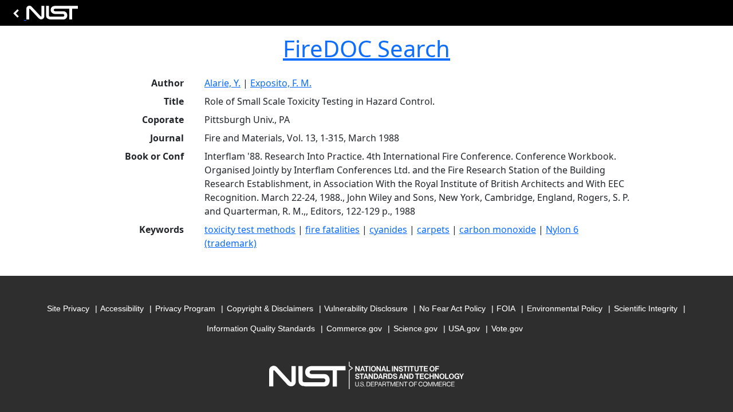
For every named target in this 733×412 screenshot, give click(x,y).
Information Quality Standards (261, 328)
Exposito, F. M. (281, 83)
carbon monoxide (497, 229)
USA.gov (464, 328)
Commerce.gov (354, 328)
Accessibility (122, 308)
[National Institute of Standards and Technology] (43, 16)
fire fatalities (332, 229)
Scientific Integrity (645, 308)
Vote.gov (507, 328)
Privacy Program (185, 308)
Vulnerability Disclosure (366, 308)
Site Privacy (68, 308)
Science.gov (415, 328)
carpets (433, 229)
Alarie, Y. (222, 83)
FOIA (505, 308)
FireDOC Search (366, 48)
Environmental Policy (564, 308)
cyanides (388, 229)
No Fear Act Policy (452, 308)
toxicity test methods (249, 229)
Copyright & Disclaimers (270, 308)
